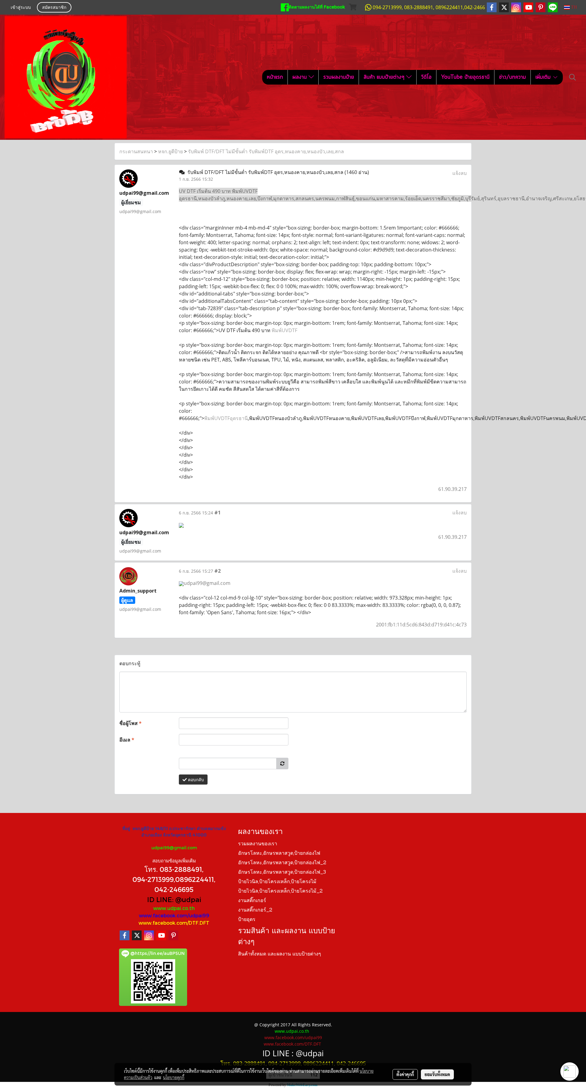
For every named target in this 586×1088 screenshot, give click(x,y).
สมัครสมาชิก (54, 7)
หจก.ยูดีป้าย (170, 151)
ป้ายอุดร (246, 919)
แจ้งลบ (459, 173)
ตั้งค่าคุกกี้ (405, 1074)
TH (573, 7)
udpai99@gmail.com (174, 847)
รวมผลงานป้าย (338, 77)
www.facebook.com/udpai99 (174, 915)
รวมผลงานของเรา (257, 844)
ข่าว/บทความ (512, 77)
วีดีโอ (426, 77)
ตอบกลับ (195, 779)
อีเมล (126, 739)
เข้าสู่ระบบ (21, 7)
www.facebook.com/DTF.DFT (174, 923)
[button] (572, 77)
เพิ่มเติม (543, 77)
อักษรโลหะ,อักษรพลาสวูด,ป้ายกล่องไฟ (279, 853)
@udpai (188, 899)
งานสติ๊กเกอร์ (252, 900)
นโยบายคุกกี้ (173, 1077)
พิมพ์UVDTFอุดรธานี (226, 418)
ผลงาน (300, 77)
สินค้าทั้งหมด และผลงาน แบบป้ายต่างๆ (279, 954)
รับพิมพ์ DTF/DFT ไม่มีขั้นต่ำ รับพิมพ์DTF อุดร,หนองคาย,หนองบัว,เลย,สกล (266, 151)
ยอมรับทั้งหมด (437, 1074)
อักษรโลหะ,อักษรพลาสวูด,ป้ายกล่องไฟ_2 (282, 863)
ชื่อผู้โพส (130, 723)
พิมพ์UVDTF (284, 330)
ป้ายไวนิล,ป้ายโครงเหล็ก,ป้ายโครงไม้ (277, 881)
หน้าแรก (275, 77)
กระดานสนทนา (136, 151)
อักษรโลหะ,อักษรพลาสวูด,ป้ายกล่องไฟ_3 (282, 872)
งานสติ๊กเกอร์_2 (255, 910)
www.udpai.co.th (174, 908)
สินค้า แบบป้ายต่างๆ (385, 77)
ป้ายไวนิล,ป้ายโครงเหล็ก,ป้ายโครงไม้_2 (280, 891)
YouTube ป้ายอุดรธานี (465, 77)
